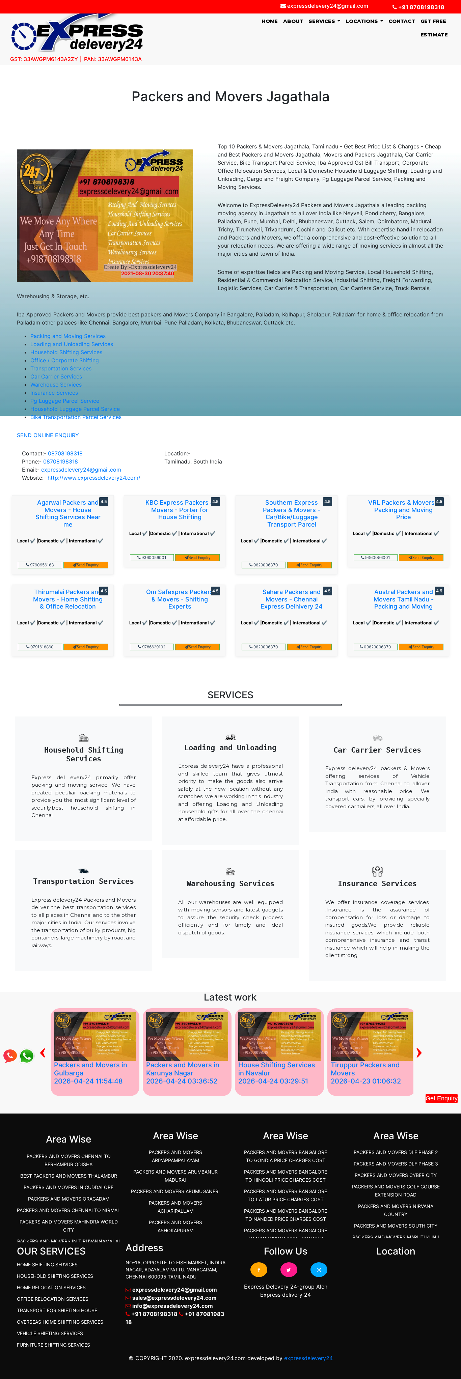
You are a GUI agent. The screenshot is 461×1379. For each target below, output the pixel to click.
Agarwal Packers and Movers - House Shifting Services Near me (68, 513)
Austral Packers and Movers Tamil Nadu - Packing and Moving (404, 599)
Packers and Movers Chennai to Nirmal (68, 1210)
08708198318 (65, 453)
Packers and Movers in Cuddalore (68, 1187)
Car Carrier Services (56, 376)
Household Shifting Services (66, 352)
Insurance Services (54, 392)
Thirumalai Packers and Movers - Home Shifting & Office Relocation (68, 599)
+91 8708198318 (420, 7)
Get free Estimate (434, 28)
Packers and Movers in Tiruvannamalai (68, 1241)
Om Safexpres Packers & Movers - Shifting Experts (179, 599)
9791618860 (41, 646)
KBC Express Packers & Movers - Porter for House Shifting (179, 509)
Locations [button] (362, 21)
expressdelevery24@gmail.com (81, 469)
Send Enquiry (88, 565)
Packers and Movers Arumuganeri (175, 1191)
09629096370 (377, 646)
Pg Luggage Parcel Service (64, 400)
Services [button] (322, 21)
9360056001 (153, 557)
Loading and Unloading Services (71, 344)
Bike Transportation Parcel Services (75, 417)
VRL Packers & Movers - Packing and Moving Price (403, 509)
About (293, 21)
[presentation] (43, 1050)
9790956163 (41, 564)
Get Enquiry (442, 1098)
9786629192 (153, 646)
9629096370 (265, 564)
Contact (401, 21)
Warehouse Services (56, 384)
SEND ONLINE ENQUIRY (48, 435)
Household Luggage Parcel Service (75, 408)
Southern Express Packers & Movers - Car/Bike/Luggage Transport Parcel (291, 513)
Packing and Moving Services (68, 336)
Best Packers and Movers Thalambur (68, 1176)
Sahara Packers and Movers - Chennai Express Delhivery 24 (292, 599)
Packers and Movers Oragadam (68, 1199)
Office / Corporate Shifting (64, 360)
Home (271, 21)
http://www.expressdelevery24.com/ (94, 477)
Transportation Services (60, 368)
